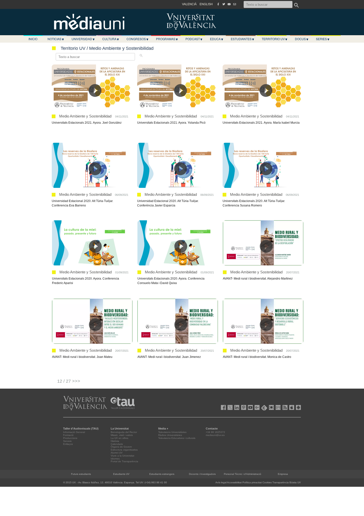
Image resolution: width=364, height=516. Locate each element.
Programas (167, 39)
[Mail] (234, 4)
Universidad (83, 39)
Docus (301, 39)
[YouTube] (229, 4)
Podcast (193, 39)
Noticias (56, 39)
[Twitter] (223, 4)
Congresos (137, 39)
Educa (216, 39)
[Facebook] (218, 4)
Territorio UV (274, 39)
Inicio (32, 39)
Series (322, 39)
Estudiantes (242, 39)
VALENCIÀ (189, 4)
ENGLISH (206, 4)
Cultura (110, 39)
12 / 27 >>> (68, 381)
